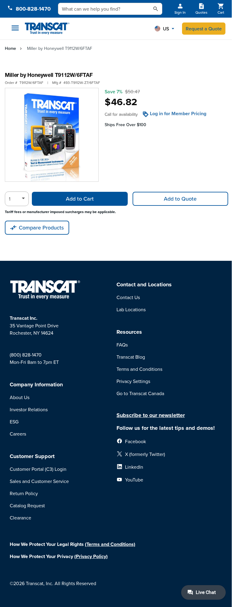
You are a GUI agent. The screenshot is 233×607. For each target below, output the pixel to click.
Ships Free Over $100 (125, 125)
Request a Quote (204, 28)
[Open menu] (15, 28)
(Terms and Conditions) (110, 544)
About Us (19, 397)
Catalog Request (27, 505)
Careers (18, 433)
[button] (164, 29)
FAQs (122, 344)
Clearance (20, 517)
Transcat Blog (130, 357)
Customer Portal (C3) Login (38, 469)
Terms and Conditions (139, 369)
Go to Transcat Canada (140, 393)
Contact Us (128, 297)
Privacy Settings (133, 381)
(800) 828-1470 (26, 354)
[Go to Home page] (47, 28)
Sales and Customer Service (39, 481)
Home (10, 48)
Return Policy (24, 493)
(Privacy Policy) (91, 556)
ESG (14, 421)
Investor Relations (29, 409)
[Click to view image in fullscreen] (51, 134)
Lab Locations (131, 309)
